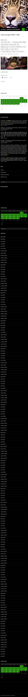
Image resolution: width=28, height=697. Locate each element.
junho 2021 (3, 381)
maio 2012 (3, 628)
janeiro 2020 (3, 420)
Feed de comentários (5, 174)
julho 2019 (3, 434)
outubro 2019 (3, 427)
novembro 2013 (4, 586)
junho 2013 (3, 597)
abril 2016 (3, 525)
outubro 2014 (3, 560)
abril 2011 (3, 656)
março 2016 (3, 528)
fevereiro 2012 (4, 635)
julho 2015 (3, 539)
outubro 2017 (3, 483)
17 (2, 103)
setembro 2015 (4, 535)
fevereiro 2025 (4, 278)
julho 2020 (3, 406)
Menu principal (26, 29)
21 (17, 103)
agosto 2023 (3, 320)
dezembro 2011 (4, 639)
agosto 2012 (3, 621)
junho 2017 (3, 493)
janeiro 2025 (3, 281)
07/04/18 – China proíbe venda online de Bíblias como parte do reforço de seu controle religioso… (13, 47)
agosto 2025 (3, 264)
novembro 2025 (4, 257)
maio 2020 (3, 411)
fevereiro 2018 (4, 474)
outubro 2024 (3, 288)
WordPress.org (4, 176)
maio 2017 (3, 495)
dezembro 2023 (4, 311)
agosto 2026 (3, 236)
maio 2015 (3, 544)
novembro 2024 (4, 285)
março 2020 (3, 416)
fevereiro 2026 (4, 250)
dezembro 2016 (4, 507)
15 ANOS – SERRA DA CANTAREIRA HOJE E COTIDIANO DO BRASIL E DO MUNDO (11, 29)
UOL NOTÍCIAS (4, 71)
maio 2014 (3, 572)
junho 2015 (3, 542)
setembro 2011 (4, 646)
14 (17, 101)
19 (10, 103)
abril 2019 (3, 441)
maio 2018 (3, 467)
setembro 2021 (4, 374)
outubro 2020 (3, 399)
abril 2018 (3, 469)
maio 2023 (3, 327)
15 (21, 101)
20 (14, 103)
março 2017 (3, 500)
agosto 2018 (3, 460)
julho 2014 (3, 567)
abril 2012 (3, 630)
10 (2, 101)
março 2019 (3, 444)
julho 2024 (3, 295)
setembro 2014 (4, 563)
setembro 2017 (4, 486)
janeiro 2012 (3, 637)
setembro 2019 (4, 430)
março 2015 (3, 549)
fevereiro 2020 (4, 418)
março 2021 (3, 388)
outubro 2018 (3, 455)
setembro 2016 (4, 514)
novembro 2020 (4, 397)
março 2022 (3, 360)
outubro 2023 (3, 316)
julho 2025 (3, 267)
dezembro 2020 (4, 395)
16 (25, 101)
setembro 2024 (4, 290)
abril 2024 (3, 302)
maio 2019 (3, 439)
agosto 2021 (3, 376)
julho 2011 (3, 649)
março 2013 (3, 604)
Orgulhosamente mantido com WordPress (8, 695)
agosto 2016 (3, 516)
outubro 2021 (3, 371)
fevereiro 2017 (4, 502)
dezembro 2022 (4, 339)
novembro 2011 (4, 642)
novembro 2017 (4, 481)
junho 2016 (3, 521)
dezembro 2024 (4, 283)
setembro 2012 (4, 618)
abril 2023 (3, 330)
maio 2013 (3, 600)
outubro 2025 (3, 260)
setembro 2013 (4, 591)
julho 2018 (3, 462)
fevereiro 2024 (4, 306)
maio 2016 (3, 523)
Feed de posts (3, 172)
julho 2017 (3, 490)
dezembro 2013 (4, 584)
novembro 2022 (4, 341)
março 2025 (3, 276)
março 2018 (3, 472)
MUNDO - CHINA (4, 39)
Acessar (2, 169)
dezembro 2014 (4, 556)
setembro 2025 (4, 262)
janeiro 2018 (3, 476)
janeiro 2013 (3, 609)
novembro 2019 (4, 425)
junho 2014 (3, 570)
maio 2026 (3, 243)
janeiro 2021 (3, 392)
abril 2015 (3, 546)
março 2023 (3, 332)
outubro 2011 (3, 644)
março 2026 (3, 248)
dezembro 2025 (4, 255)
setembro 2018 (4, 458)
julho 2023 (3, 323)
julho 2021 (3, 378)
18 (6, 103)
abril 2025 (3, 274)
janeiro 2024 (3, 309)
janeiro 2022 (3, 364)
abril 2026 (3, 246)
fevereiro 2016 (4, 530)
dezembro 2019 (4, 423)
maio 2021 (3, 383)
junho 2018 (3, 465)
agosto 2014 (3, 565)
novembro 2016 (4, 509)
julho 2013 (3, 595)
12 (10, 101)
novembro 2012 (4, 614)
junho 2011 (3, 651)
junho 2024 (3, 297)
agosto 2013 (3, 593)
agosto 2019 (3, 432)
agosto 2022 (3, 348)
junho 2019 (3, 437)
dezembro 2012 (4, 611)
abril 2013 (3, 602)
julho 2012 (3, 623)
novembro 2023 (4, 313)
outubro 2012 (3, 616)
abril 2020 (3, 413)
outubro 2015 (3, 532)
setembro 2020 (4, 402)
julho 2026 (3, 239)
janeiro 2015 (3, 553)
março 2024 (3, 304)
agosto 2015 (3, 537)
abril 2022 (3, 357)
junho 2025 (3, 269)
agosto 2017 (3, 488)
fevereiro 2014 (4, 579)
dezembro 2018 (4, 451)
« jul (2, 109)
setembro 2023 (4, 318)
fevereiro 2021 (4, 390)
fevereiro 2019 (4, 446)
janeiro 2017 (3, 504)
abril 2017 (3, 497)
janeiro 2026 (3, 253)
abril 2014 (3, 574)
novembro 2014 (4, 558)
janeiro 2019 (3, 448)
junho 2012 (3, 625)
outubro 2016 (3, 511)
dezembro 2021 (4, 367)
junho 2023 (3, 325)
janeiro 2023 (3, 337)
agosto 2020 (3, 404)
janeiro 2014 (3, 581)
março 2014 (3, 577)
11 (6, 101)
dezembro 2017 (4, 479)
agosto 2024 (3, 292)
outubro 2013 (3, 588)
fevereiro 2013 (4, 607)
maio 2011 (3, 653)
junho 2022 (3, 353)
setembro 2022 (4, 346)
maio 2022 (3, 355)
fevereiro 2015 (4, 551)
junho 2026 (3, 241)
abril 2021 (3, 385)
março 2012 (3, 632)
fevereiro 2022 (4, 362)
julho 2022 (3, 351)
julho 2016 (3, 518)
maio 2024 (3, 299)
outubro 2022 (3, 344)
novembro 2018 (4, 453)
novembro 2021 (4, 369)
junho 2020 (3, 409)
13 (14, 101)
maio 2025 (3, 271)
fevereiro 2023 (4, 334)
